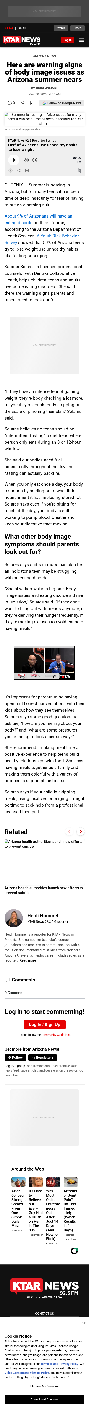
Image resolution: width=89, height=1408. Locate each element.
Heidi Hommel (42, 915)
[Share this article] (22, 103)
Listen (77, 28)
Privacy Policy (69, 1364)
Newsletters (44, 1057)
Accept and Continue (44, 1399)
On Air (22, 28)
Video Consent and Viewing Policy (27, 1372)
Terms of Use (49, 1364)
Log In (68, 40)
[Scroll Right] (81, 831)
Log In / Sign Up (44, 1024)
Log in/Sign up (15, 1066)
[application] (44, 662)
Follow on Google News (64, 103)
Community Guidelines (56, 1034)
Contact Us (44, 1313)
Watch (61, 28)
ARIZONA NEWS (44, 56)
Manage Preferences (44, 1386)
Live (10, 28)
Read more (28, 960)
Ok (84, 1322)
